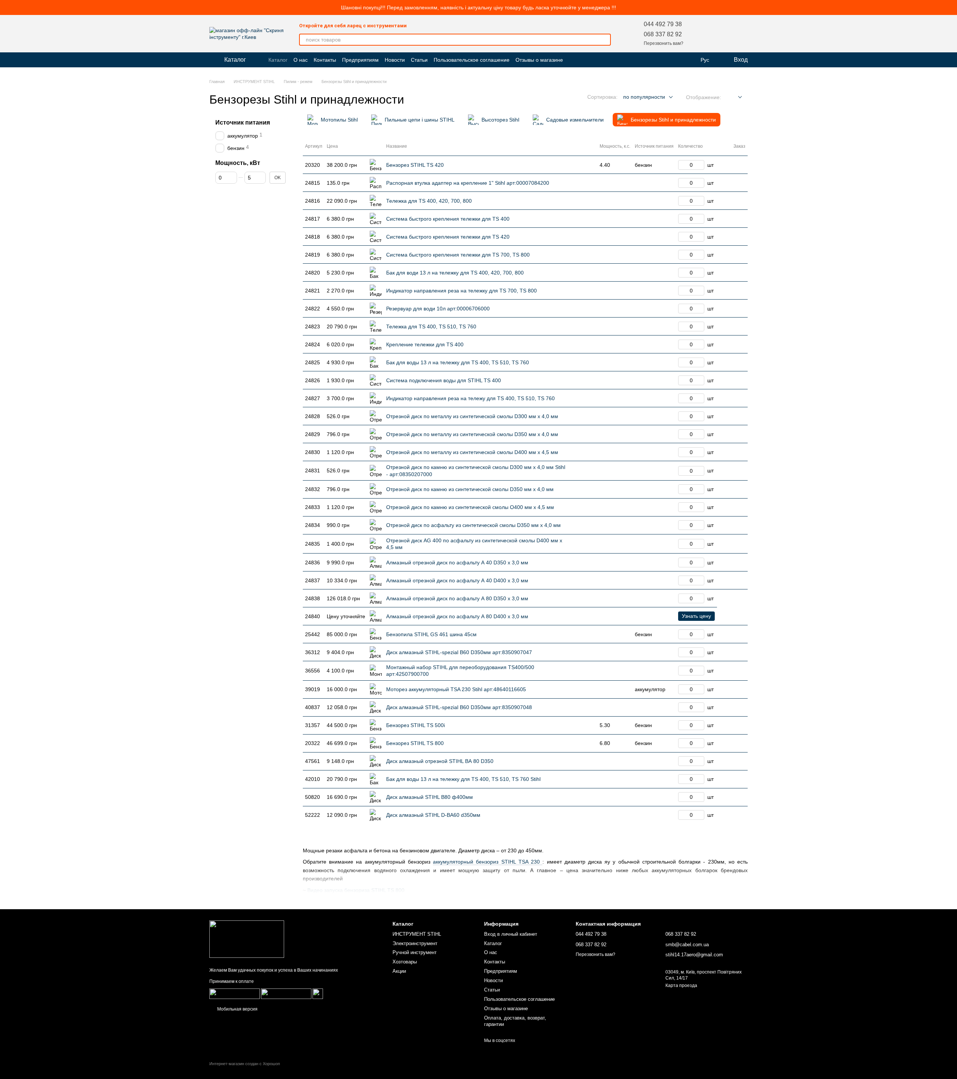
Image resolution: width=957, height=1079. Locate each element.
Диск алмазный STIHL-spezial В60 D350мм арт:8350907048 (459, 707)
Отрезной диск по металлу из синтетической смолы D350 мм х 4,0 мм (472, 434)
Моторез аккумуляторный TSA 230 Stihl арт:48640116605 (456, 689)
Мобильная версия (237, 1009)
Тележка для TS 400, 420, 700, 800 (429, 201)
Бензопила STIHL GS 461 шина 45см (431, 634)
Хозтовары (405, 962)
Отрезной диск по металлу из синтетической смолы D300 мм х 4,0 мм (472, 416)
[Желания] (703, 34)
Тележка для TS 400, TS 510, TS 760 (431, 326)
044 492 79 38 (663, 24)
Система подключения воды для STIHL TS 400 (443, 380)
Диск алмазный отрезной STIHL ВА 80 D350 (439, 761)
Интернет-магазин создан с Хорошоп (244, 1063)
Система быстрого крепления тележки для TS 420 (448, 237)
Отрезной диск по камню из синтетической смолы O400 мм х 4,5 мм (470, 507)
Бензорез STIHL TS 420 (415, 165)
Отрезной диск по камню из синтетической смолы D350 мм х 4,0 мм (470, 489)
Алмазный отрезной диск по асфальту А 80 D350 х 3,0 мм (457, 598)
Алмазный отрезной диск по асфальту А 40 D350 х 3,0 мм (457, 562)
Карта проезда (681, 985)
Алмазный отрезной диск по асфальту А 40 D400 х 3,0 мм (457, 580)
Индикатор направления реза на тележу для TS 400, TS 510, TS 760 (470, 398)
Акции (399, 971)
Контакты (325, 60)
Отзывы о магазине (539, 60)
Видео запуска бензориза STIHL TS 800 (355, 890)
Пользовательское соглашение (472, 60)
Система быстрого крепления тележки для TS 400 (448, 219)
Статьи (419, 60)
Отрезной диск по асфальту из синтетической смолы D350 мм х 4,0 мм (473, 525)
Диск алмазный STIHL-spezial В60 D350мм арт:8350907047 (459, 652)
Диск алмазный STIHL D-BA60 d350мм (433, 815)
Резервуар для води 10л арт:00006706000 (438, 309)
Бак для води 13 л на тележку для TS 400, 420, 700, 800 (455, 273)
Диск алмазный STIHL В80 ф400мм (429, 797)
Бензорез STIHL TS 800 (415, 743)
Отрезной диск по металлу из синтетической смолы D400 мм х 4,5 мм (472, 452)
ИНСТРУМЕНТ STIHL (417, 934)
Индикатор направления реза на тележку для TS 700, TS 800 (461, 291)
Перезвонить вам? (663, 43)
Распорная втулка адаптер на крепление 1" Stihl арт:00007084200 (467, 183)
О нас (300, 60)
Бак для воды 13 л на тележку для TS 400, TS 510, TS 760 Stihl (463, 779)
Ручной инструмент (415, 952)
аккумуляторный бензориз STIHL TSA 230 (487, 862)
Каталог (277, 60)
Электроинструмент (415, 943)
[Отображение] (734, 97)
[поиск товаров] (605, 40)
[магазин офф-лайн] (246, 939)
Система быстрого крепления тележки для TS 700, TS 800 (458, 255)
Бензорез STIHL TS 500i (415, 725)
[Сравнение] (722, 34)
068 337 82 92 (663, 34)
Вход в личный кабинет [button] (510, 934)
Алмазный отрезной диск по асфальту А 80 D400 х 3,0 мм (457, 616)
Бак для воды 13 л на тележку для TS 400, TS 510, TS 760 (457, 362)
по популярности (644, 97)
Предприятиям (360, 60)
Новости (395, 60)
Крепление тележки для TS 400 (425, 344)
